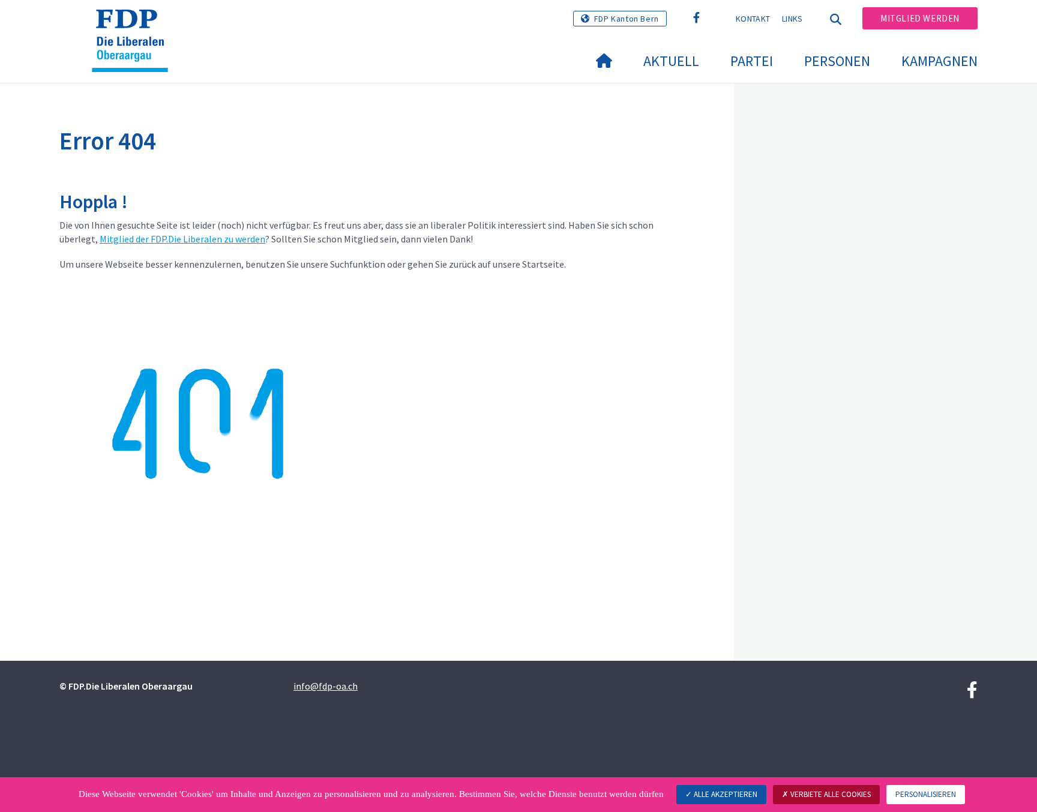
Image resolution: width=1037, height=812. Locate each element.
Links (792, 18)
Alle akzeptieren (724, 794)
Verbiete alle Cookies (830, 794)
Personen (837, 61)
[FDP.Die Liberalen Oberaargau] (134, 25)
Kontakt (753, 18)
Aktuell (671, 61)
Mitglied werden (920, 18)
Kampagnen (939, 61)
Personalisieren (925, 794)
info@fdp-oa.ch (325, 686)
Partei (751, 61)
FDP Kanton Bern (626, 18)
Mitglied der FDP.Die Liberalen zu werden (182, 239)
